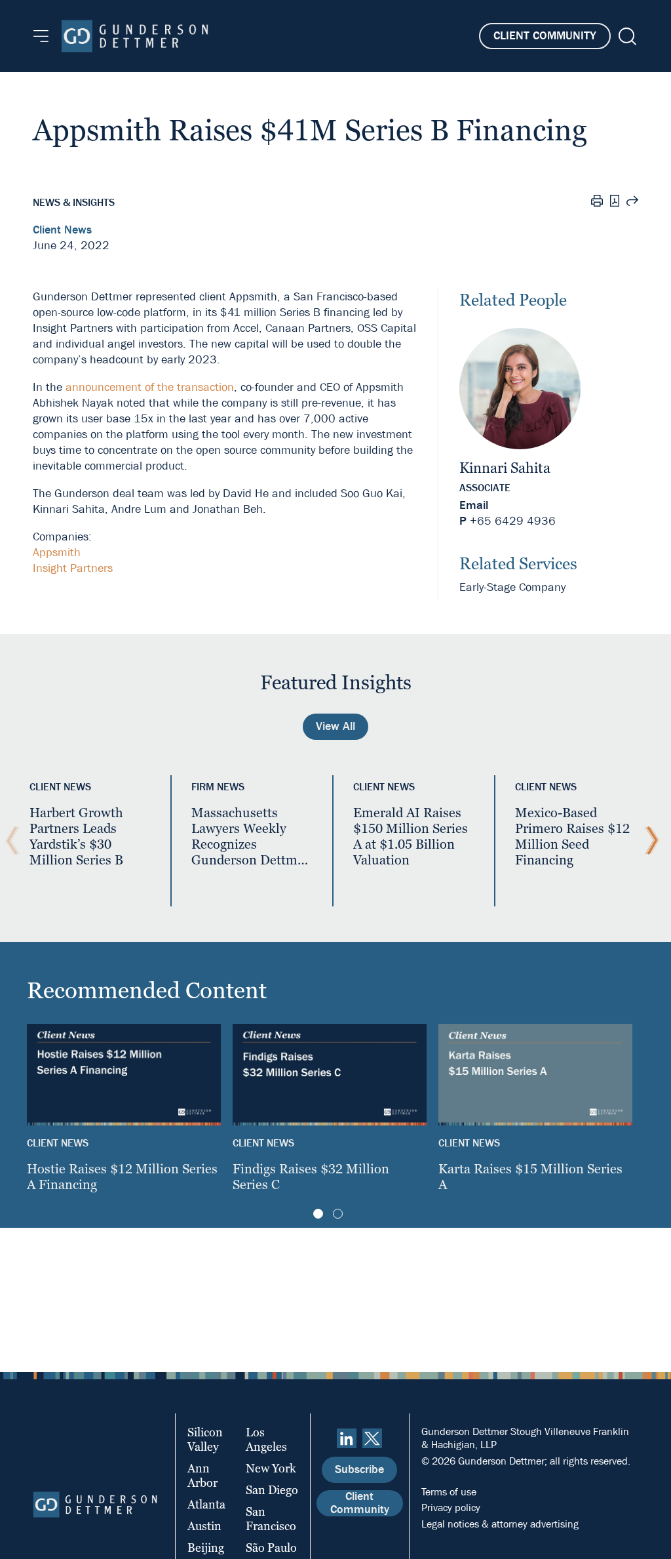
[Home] (134, 36)
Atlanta (206, 1504)
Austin (204, 1526)
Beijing (205, 1547)
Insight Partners (73, 568)
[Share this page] (632, 203)
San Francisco (271, 1519)
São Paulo (271, 1547)
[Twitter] (372, 1438)
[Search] (626, 36)
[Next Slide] (649, 841)
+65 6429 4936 (513, 521)
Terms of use (448, 1492)
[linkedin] (346, 1438)
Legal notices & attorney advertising (500, 1524)
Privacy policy (450, 1507)
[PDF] (615, 202)
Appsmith (57, 552)
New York (271, 1468)
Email (473, 505)
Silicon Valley (205, 1439)
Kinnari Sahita (504, 468)
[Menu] (41, 36)
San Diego (272, 1490)
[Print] (597, 203)
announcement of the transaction (150, 387)
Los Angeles (266, 1439)
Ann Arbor (202, 1475)
